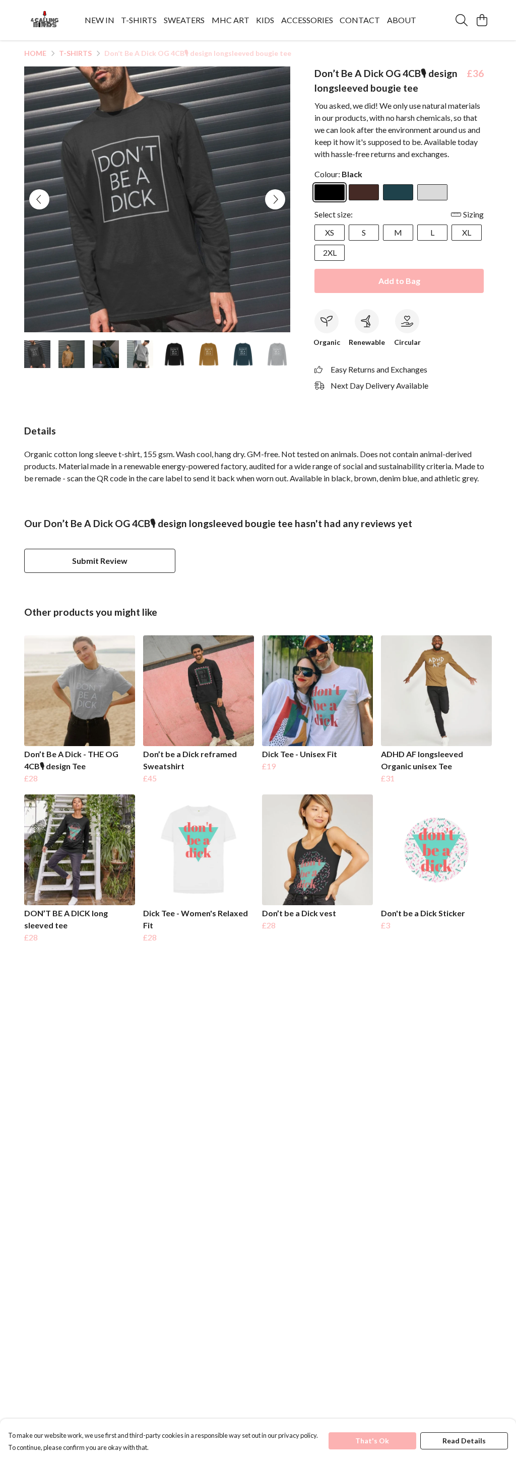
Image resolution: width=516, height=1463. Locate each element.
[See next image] (275, 199)
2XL (330, 252)
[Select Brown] (364, 192)
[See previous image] (39, 199)
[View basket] (482, 20)
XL (466, 232)
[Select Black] (329, 192)
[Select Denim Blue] (398, 192)
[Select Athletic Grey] (432, 192)
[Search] (462, 20)
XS (329, 232)
